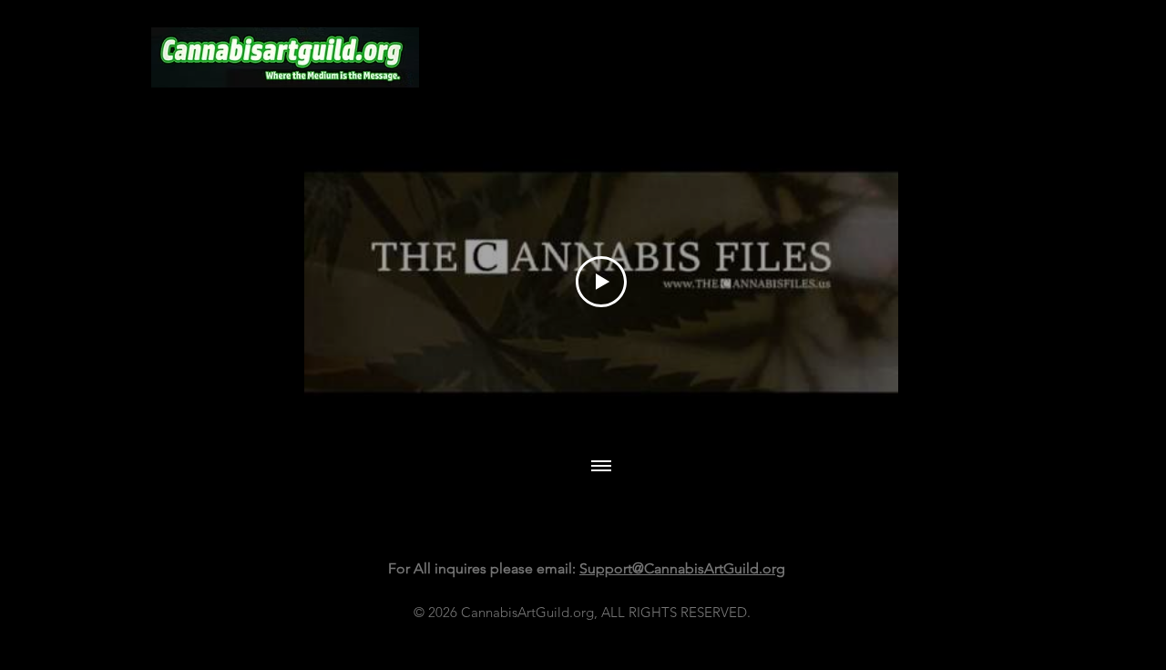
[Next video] (860, 281)
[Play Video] (601, 281)
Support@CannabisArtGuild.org (682, 568)
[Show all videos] (601, 467)
